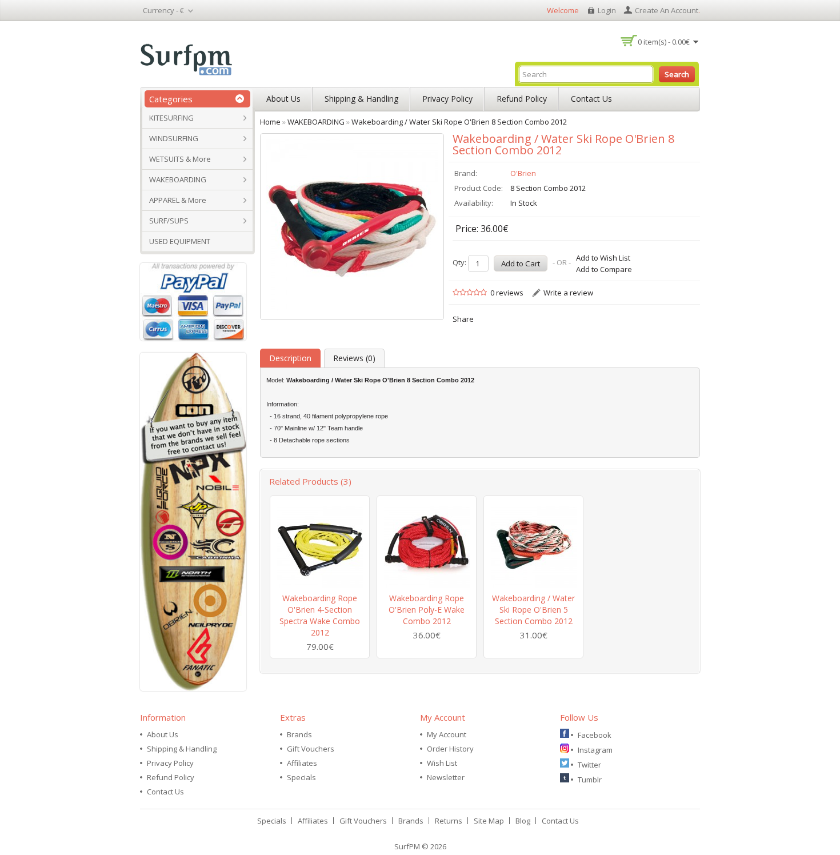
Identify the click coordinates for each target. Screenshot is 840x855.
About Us (283, 98)
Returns (448, 821)
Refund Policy (522, 98)
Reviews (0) (354, 358)
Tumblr (590, 779)
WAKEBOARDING (177, 179)
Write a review (568, 292)
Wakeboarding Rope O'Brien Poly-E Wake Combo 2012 (427, 609)
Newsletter (446, 777)
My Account (446, 734)
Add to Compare (604, 269)
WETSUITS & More (180, 159)
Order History (450, 749)
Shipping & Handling (361, 98)
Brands (299, 734)
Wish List (442, 763)
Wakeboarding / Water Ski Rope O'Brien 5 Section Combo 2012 (533, 609)
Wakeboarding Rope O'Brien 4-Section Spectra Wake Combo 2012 (319, 615)
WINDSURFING (173, 138)
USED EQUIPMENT (179, 241)
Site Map (489, 821)
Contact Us (591, 98)
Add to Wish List (603, 258)
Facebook (594, 735)
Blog (522, 821)
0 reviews (506, 292)
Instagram (595, 750)
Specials (301, 777)
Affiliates (302, 763)
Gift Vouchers (310, 749)
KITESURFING (171, 118)
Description (290, 358)
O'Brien (523, 173)
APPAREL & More (177, 200)
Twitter (589, 765)
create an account (666, 10)
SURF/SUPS (169, 220)
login (607, 10)
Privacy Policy (447, 98)
